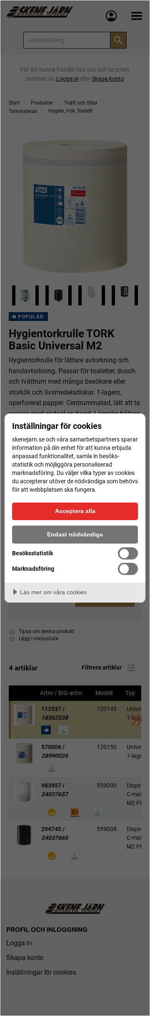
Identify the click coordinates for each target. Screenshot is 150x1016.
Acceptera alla (75, 511)
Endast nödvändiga (75, 534)
